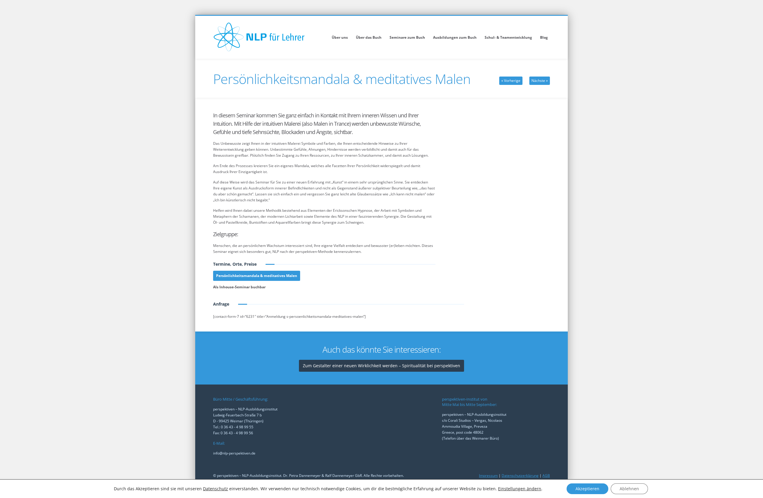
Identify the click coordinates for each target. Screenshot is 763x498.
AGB (546, 475)
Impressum (488, 475)
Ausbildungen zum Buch (455, 37)
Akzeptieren (587, 488)
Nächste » (539, 80)
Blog (544, 37)
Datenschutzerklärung (520, 475)
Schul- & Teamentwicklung (508, 37)
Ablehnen (629, 488)
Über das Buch (369, 37)
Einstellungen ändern (519, 488)
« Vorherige (510, 80)
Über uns (340, 37)
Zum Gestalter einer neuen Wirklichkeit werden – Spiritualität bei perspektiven (381, 365)
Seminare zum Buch (407, 37)
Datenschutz (215, 488)
